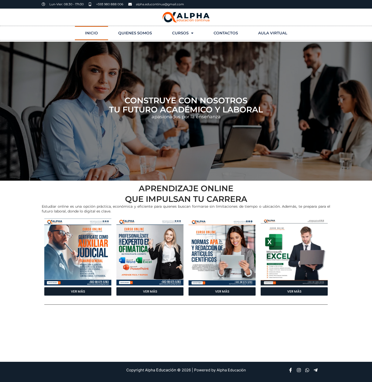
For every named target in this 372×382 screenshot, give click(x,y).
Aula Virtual (272, 33)
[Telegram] (315, 370)
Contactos (226, 33)
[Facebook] (290, 370)
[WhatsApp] (307, 370)
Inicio (91, 33)
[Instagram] (299, 370)
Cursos (180, 33)
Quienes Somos (135, 33)
